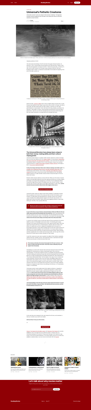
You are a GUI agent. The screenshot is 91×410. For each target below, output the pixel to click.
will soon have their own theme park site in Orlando (38, 160)
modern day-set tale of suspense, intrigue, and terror (47, 163)
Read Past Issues (45, 326)
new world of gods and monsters (37, 164)
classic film (29, 9)
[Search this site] (68, 2)
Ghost (79, 401)
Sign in (71, 2)
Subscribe (77, 2)
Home (12, 2)
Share (62, 21)
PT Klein (31, 20)
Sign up (43, 401)
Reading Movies (45, 2)
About (15, 2)
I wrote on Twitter (37, 103)
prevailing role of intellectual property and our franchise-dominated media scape (43, 169)
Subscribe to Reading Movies (45, 189)
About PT (48, 401)
